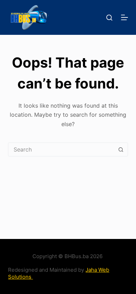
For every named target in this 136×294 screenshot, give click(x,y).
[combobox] (61, 149)
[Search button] (121, 149)
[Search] (109, 18)
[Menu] (124, 17)
